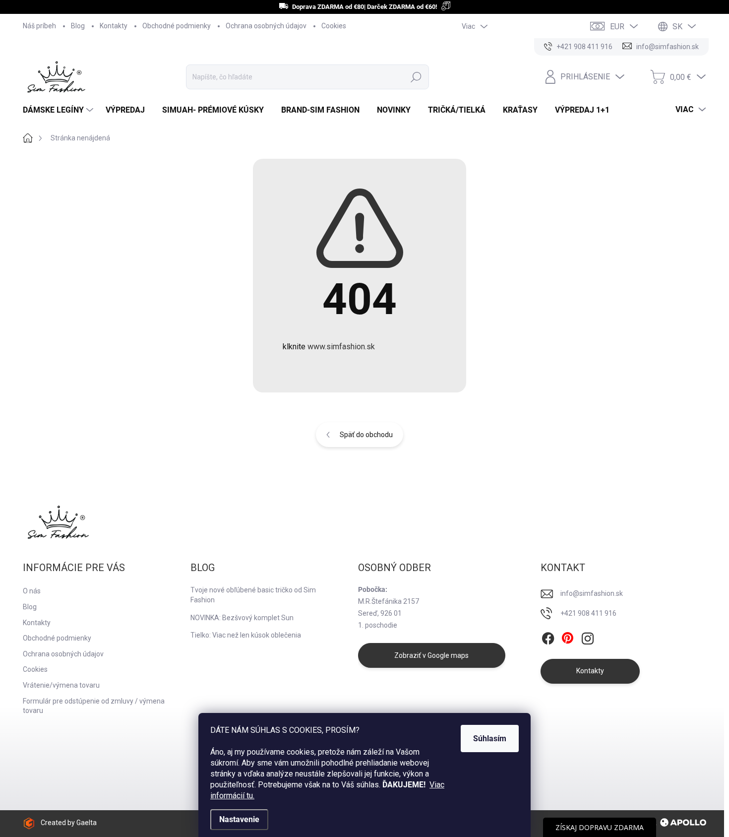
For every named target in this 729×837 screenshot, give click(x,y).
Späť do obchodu (366, 435)
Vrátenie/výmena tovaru (61, 685)
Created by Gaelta (69, 823)
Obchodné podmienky (176, 26)
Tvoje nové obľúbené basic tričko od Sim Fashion (253, 595)
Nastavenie (239, 819)
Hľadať (416, 77)
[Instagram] (587, 638)
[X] (567, 638)
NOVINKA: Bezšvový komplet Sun (242, 618)
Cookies (333, 26)
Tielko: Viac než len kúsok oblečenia (245, 635)
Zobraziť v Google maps (431, 655)
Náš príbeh (39, 26)
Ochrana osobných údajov (266, 26)
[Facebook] (548, 638)
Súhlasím (489, 738)
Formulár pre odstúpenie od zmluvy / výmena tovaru (94, 706)
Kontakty (113, 26)
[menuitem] (59, 110)
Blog (78, 26)
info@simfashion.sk (591, 593)
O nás (32, 591)
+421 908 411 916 (588, 613)
